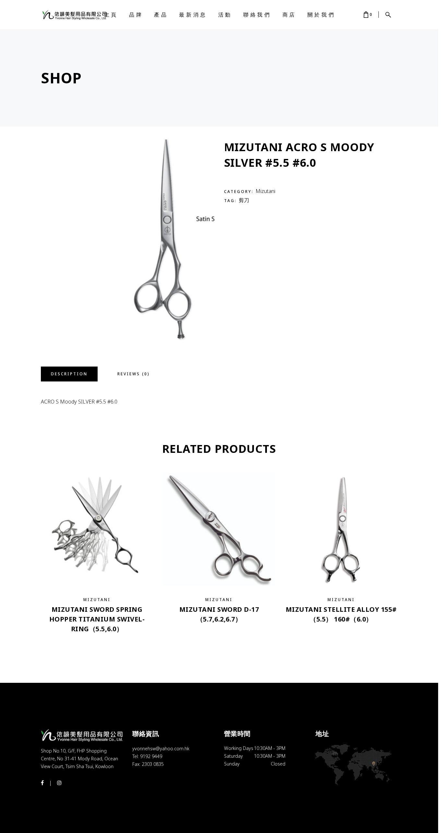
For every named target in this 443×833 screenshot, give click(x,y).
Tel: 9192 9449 (147, 756)
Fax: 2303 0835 (148, 764)
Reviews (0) (133, 374)
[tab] (69, 374)
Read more (97, 641)
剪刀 (244, 200)
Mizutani (265, 191)
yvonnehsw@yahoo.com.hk (160, 748)
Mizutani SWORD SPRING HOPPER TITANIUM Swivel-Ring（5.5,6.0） (97, 619)
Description (69, 374)
